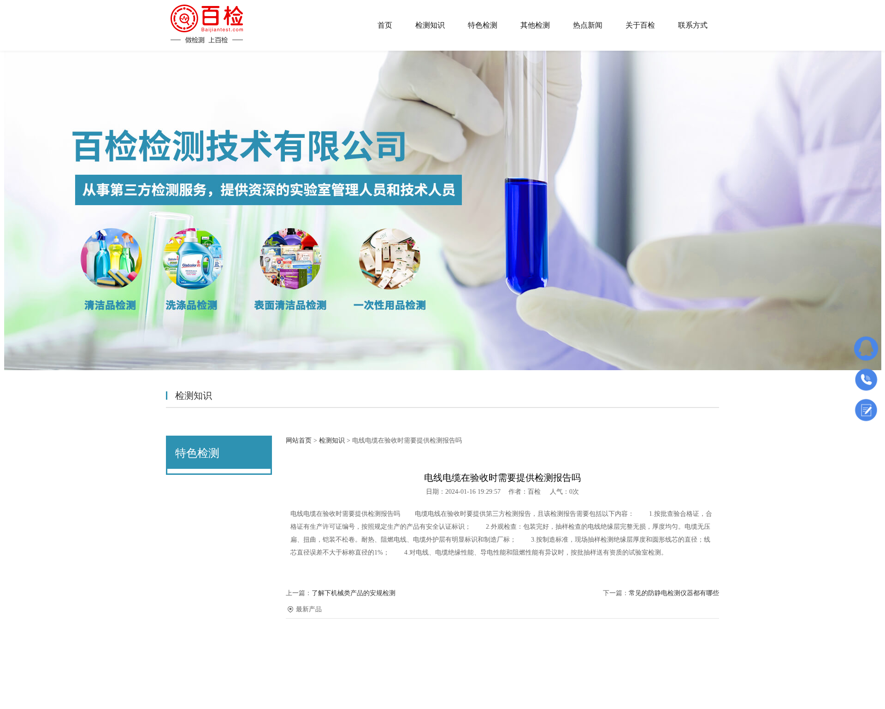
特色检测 (482, 25)
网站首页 (299, 440)
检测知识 (430, 25)
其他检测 (535, 25)
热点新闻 (587, 25)
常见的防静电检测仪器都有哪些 (674, 593)
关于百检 (640, 25)
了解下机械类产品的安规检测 (353, 593)
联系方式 (693, 25)
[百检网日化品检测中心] (207, 24)
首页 (385, 25)
